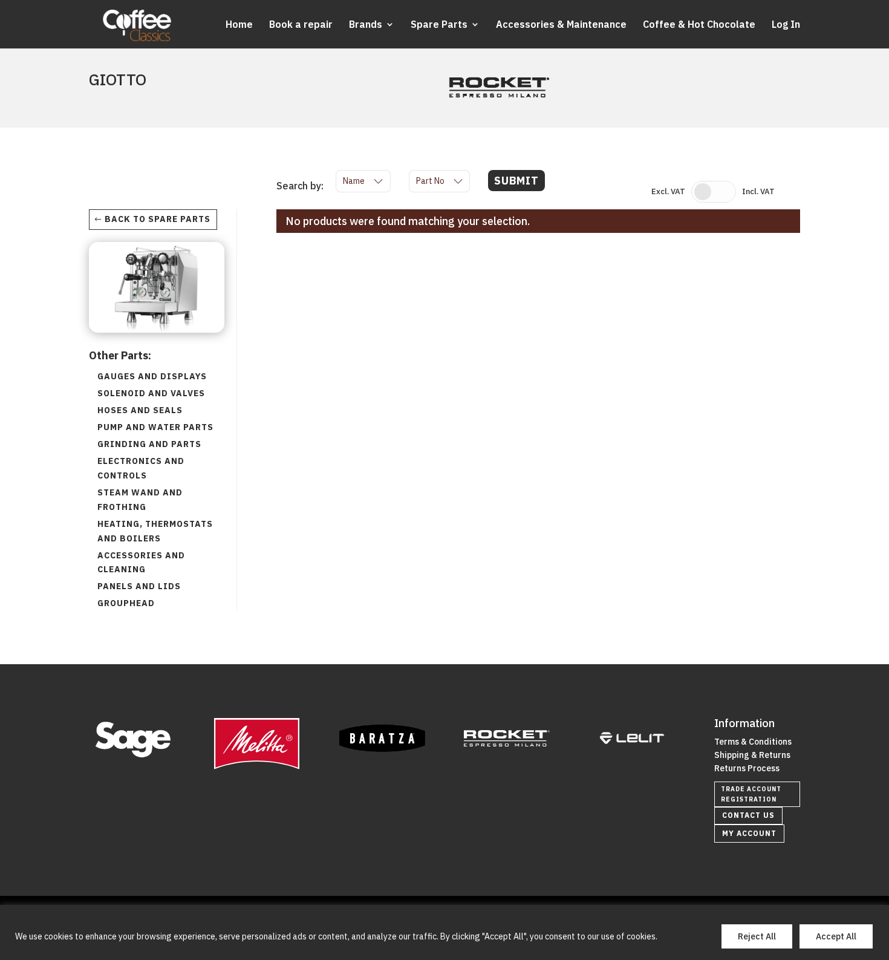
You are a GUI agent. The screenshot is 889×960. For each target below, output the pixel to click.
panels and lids (139, 586)
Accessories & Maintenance (561, 25)
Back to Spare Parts (157, 219)
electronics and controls (140, 468)
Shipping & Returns (752, 754)
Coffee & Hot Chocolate (699, 25)
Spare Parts (439, 25)
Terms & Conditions (753, 741)
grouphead (126, 603)
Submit (516, 181)
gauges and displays (152, 376)
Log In (786, 25)
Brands (365, 25)
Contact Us (748, 815)
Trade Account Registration (751, 794)
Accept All (836, 936)
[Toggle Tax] (713, 192)
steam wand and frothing (140, 499)
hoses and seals (140, 410)
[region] (444, 932)
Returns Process (747, 768)
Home (239, 25)
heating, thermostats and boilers (155, 531)
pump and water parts (155, 427)
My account (749, 833)
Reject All (757, 936)
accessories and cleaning (141, 562)
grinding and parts (149, 444)
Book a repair (301, 25)
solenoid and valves (151, 393)
